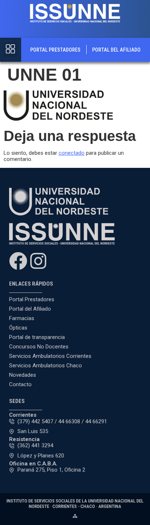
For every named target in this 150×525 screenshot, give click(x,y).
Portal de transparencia (37, 337)
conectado (71, 153)
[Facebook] (18, 261)
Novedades (22, 375)
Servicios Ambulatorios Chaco (45, 365)
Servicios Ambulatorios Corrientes (50, 356)
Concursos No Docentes (38, 346)
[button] (10, 49)
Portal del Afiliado (116, 50)
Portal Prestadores (55, 50)
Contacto (20, 384)
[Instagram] (38, 261)
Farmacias (21, 318)
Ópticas (18, 327)
